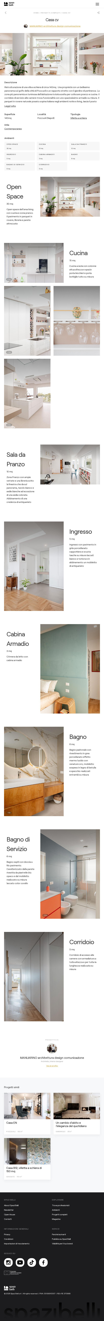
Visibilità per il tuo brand (62, 1243)
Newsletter (9, 1210)
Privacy (7, 1234)
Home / (37, 13)
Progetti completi (59, 1214)
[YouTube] (20, 1262)
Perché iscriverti (59, 1234)
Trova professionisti (60, 1205)
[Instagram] (8, 1262)
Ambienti (56, 1210)
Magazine (56, 1219)
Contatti (8, 1219)
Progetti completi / (51, 13)
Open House (9, 1214)
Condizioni (8, 1239)
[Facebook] (43, 1262)
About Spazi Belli (11, 1205)
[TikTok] (31, 1262)
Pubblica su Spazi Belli (61, 1239)
